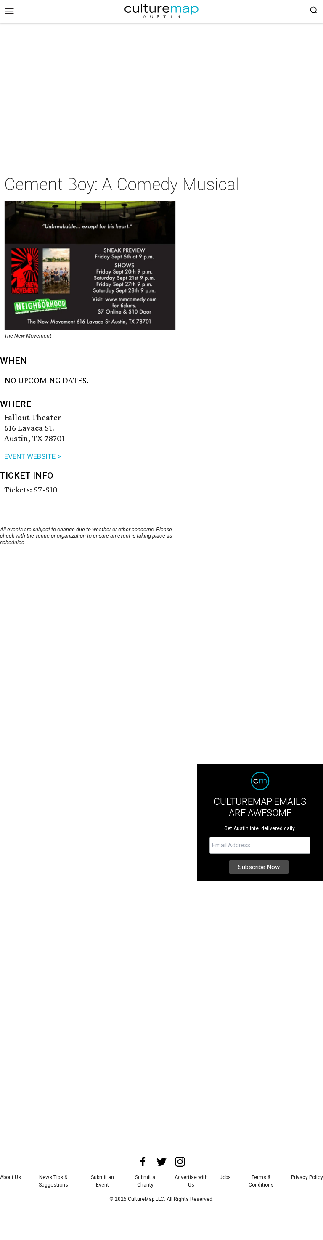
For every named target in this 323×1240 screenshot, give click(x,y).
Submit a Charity (145, 1181)
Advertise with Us (191, 1181)
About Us (10, 1177)
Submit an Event (102, 1181)
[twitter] (161, 1162)
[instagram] (180, 1162)
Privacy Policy (307, 1177)
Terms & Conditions (261, 1181)
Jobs (225, 1177)
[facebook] (143, 1162)
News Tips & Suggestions (53, 1181)
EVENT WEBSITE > (32, 456)
